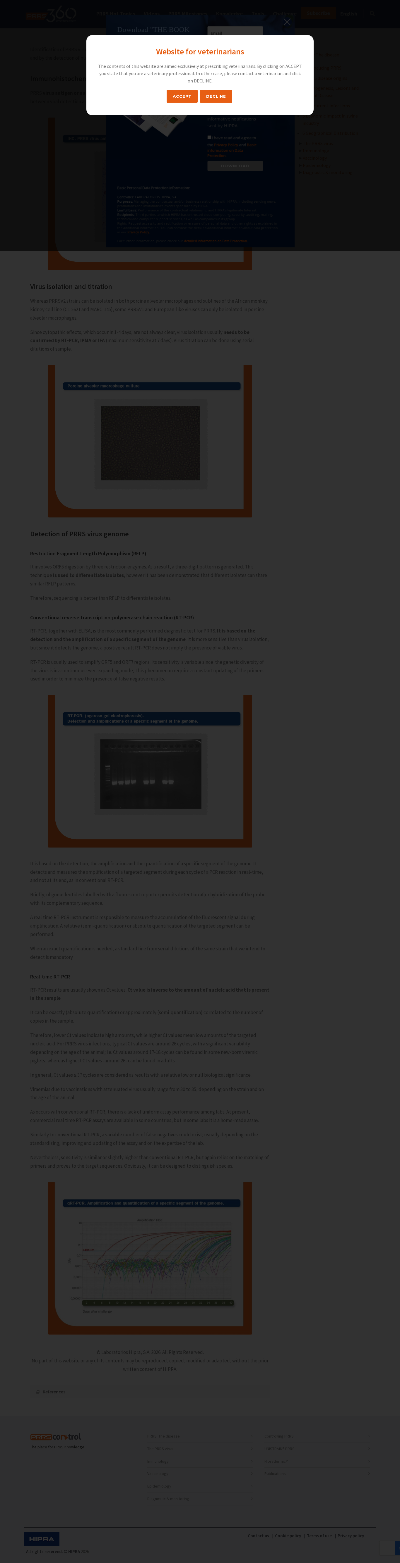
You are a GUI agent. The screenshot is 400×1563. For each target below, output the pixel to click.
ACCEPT (182, 96)
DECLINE (216, 96)
